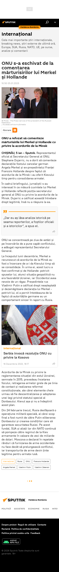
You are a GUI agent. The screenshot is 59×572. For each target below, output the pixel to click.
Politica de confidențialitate (25, 528)
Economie (33, 508)
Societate (19, 508)
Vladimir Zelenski (42, 467)
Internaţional (12, 348)
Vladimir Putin (25, 467)
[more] (54, 231)
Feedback (35, 533)
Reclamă (6, 528)
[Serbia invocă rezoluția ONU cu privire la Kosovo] (29, 325)
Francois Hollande (41, 461)
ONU (28, 461)
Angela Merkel (9, 467)
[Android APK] (11, 541)
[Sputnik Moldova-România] (9, 23)
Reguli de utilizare (27, 524)
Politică (6, 508)
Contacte (41, 524)
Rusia (19, 461)
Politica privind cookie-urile (15, 533)
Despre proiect (9, 524)
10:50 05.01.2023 (10, 83)
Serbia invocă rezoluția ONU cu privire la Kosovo (27, 355)
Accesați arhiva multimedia (14, 124)
